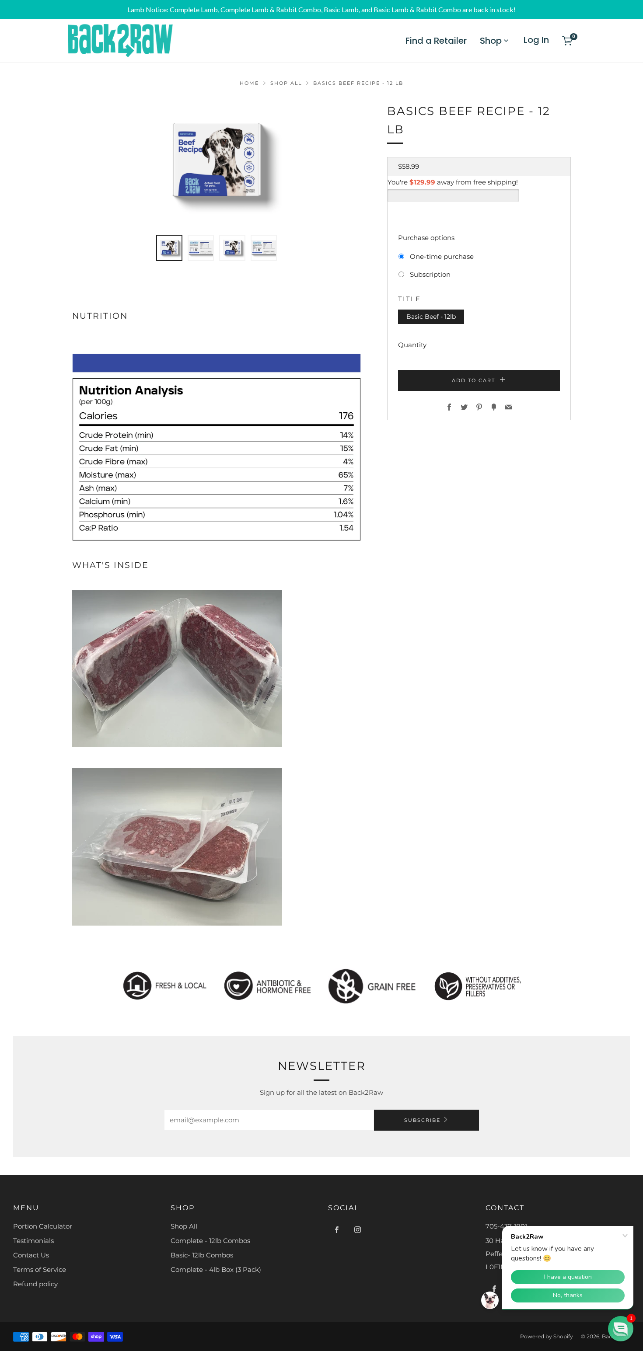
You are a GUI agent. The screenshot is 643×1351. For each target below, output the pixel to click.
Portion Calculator (42, 1226)
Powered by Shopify (546, 1336)
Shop (491, 41)
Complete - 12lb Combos (210, 1240)
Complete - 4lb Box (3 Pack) (216, 1269)
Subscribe (422, 1120)
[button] (169, 248)
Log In (536, 40)
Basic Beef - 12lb (431, 316)
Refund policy (35, 1284)
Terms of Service (39, 1269)
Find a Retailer (436, 41)
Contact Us (31, 1255)
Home (249, 83)
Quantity (412, 345)
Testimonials (33, 1240)
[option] (216, 163)
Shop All (286, 83)
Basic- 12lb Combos (202, 1255)
